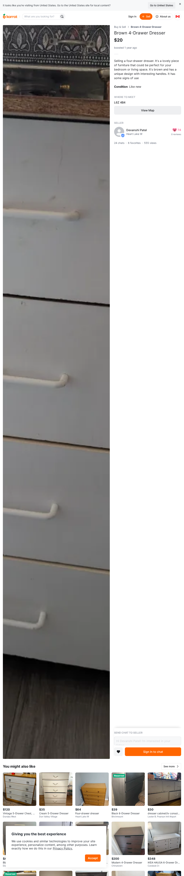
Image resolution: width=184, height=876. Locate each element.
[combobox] (40, 16)
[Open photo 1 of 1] (56, 392)
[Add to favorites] (118, 751)
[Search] (62, 16)
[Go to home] (10, 16)
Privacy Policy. (63, 848)
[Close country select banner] (180, 3)
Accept (93, 858)
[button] (171, 766)
